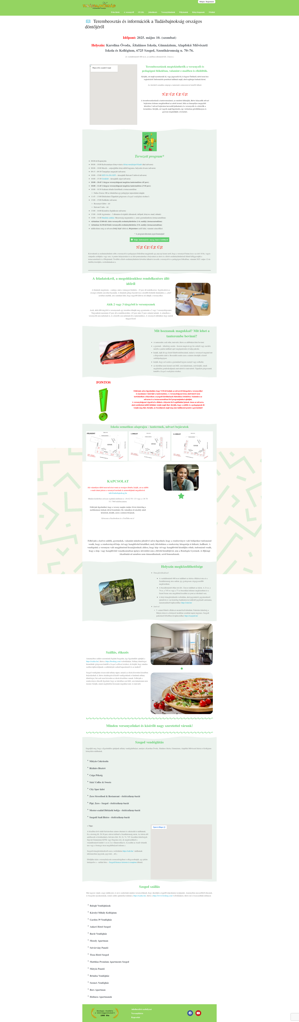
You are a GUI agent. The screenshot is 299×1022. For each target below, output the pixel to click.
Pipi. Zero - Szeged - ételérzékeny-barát (109, 803)
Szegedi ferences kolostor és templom (123, 862)
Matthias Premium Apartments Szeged (109, 961)
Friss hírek (115, 12)
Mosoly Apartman (99, 940)
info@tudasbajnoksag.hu (118, 493)
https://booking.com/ (113, 661)
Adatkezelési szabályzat (141, 1009)
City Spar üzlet (97, 789)
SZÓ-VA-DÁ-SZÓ (109, 175)
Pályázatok (183, 12)
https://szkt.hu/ (186, 602)
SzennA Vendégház (99, 982)
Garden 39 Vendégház (101, 919)
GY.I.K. (141, 12)
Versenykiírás (137, 1013)
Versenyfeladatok (168, 12)
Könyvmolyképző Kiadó (133, 164)
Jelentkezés (152, 12)
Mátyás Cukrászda (98, 761)
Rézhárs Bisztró (97, 768)
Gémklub (105, 178)
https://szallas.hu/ (92, 661)
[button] (149, 761)
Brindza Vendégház (99, 975)
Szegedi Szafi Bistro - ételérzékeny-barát (109, 817)
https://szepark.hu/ (191, 615)
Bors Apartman (97, 989)
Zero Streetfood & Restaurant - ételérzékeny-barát (114, 796)
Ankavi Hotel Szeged (100, 926)
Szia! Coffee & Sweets (100, 782)
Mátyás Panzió (97, 968)
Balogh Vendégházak (100, 905)
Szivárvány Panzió (99, 947)
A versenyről (129, 12)
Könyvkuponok (198, 12)
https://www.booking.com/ (163, 895)
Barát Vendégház (98, 933)
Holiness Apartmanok (101, 997)
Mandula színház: (108, 217)
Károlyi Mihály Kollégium (103, 912)
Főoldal (212, 12)
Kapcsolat (135, 1017)
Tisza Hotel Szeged (99, 954)
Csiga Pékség (96, 775)
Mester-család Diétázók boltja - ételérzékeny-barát (114, 810)
